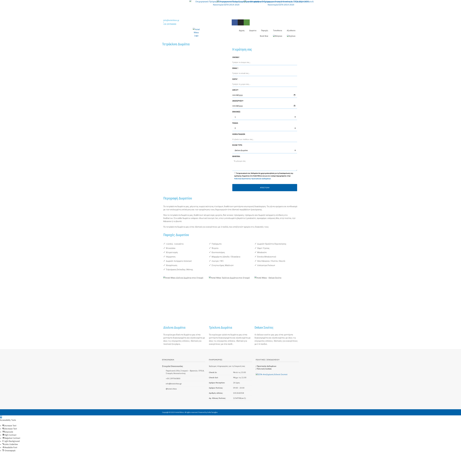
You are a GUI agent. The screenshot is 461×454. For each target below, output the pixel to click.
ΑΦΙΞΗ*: (235, 90)
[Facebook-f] (235, 22)
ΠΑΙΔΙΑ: (235, 123)
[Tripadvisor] (247, 22)
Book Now (264, 36)
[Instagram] (241, 22)
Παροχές (264, 30)
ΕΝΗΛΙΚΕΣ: (236, 112)
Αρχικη (241, 30)
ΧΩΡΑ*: (235, 79)
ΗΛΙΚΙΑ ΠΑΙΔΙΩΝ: (238, 134)
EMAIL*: (235, 68)
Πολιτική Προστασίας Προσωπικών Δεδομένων (252, 179)
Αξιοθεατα (291, 30)
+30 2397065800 (169, 24)
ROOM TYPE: (237, 145)
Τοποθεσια (277, 30)
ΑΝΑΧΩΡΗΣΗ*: (238, 101)
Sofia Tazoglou (212, 412)
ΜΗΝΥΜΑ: (236, 156)
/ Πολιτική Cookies (264, 369)
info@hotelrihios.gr (171, 20)
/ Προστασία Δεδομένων (266, 366)
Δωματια (252, 30)
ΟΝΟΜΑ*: (236, 57)
